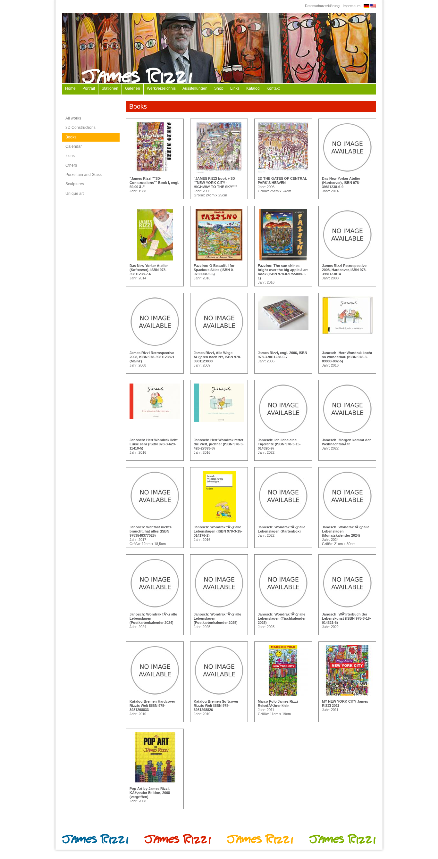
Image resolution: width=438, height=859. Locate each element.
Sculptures (74, 184)
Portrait (88, 88)
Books (70, 137)
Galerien (132, 88)
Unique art (74, 193)
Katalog (253, 88)
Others (71, 165)
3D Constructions (80, 127)
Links (235, 88)
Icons (70, 155)
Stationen (110, 88)
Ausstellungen (194, 88)
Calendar (73, 146)
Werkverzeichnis (161, 88)
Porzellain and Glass (83, 174)
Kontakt (273, 88)
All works (73, 118)
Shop (218, 88)
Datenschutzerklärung (322, 6)
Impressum (351, 6)
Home (70, 88)
